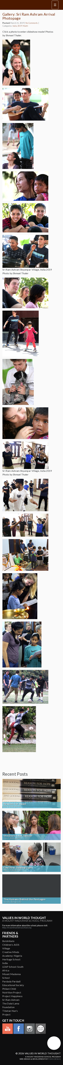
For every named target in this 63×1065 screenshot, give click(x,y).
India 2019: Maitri (20, 26)
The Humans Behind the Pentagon (25, 899)
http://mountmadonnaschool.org (16, 927)
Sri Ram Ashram (10, 999)
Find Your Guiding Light (18, 867)
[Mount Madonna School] (54, 1043)
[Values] (24, 5)
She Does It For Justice (18, 835)
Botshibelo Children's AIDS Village (10, 945)
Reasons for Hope (15, 804)
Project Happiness (12, 996)
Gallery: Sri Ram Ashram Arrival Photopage (28, 16)
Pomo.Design (54, 1059)
